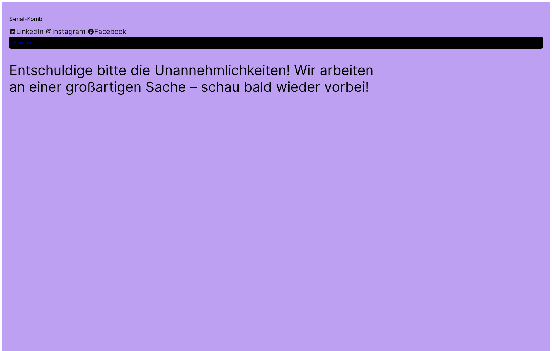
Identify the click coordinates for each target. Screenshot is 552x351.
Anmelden (23, 42)
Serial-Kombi (26, 19)
